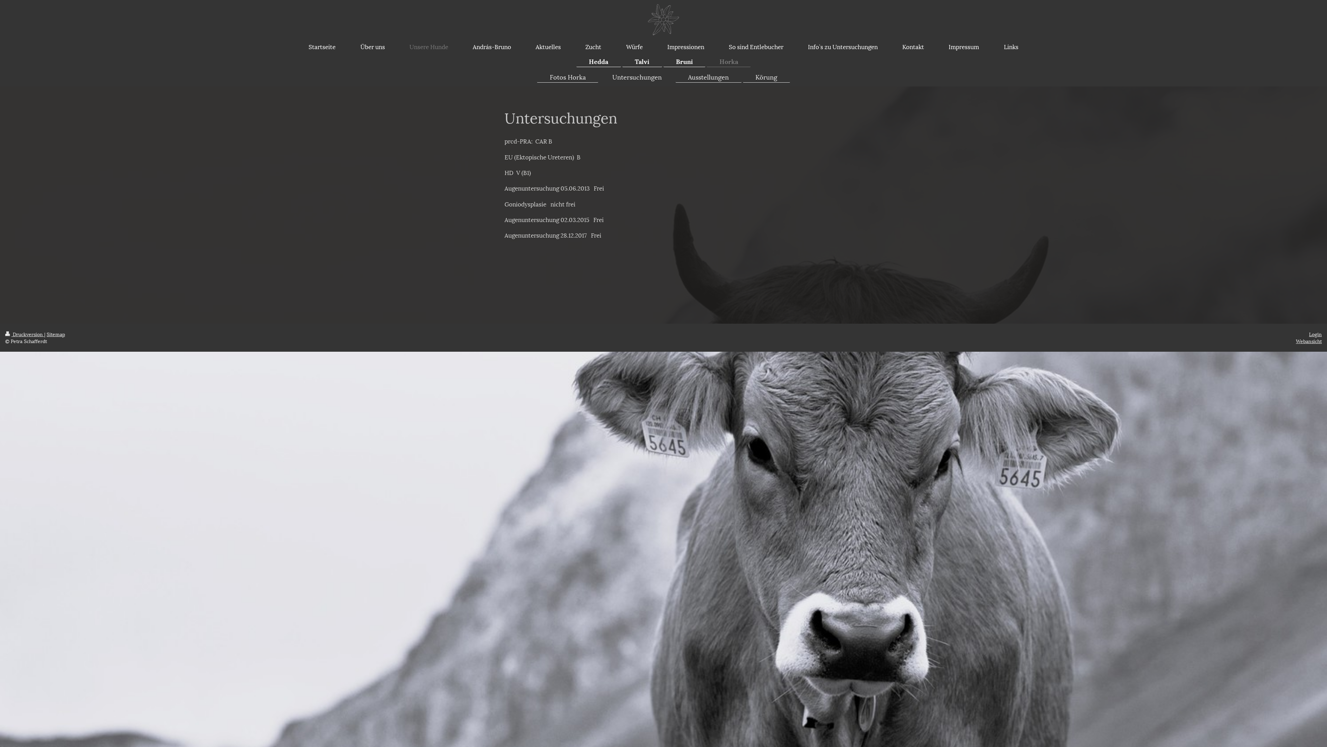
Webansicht (1309, 340)
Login (1315, 334)
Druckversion (27, 334)
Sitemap (56, 334)
